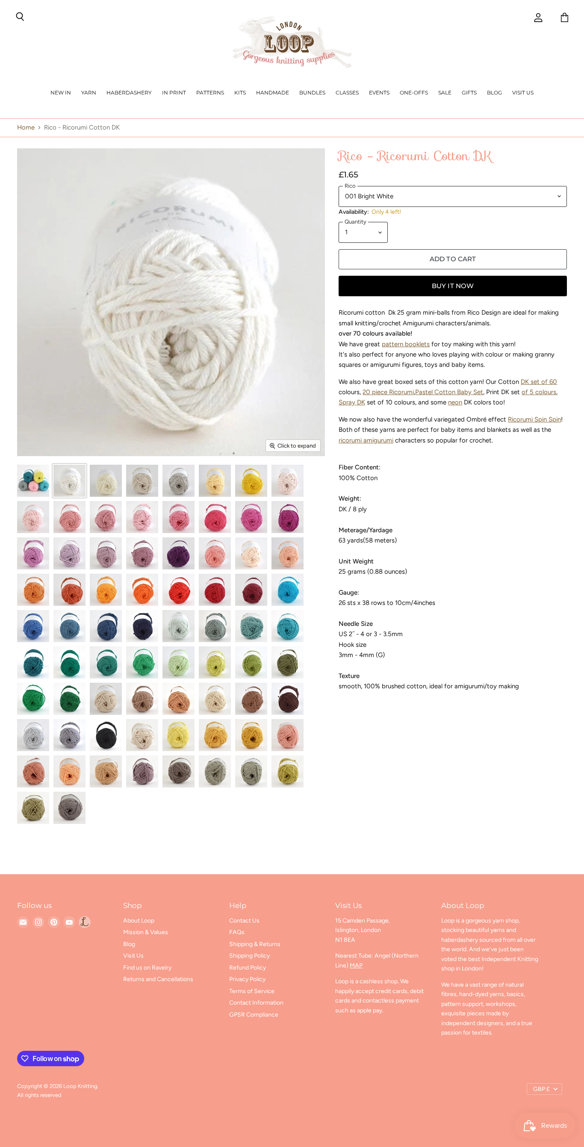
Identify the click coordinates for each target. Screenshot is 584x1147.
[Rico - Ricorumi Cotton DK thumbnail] (33, 481)
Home (26, 127)
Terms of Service (251, 991)
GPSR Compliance (253, 1014)
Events (379, 92)
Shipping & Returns (254, 944)
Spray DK (352, 402)
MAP (356, 965)
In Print (174, 92)
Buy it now (453, 286)
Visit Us (523, 92)
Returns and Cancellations (158, 979)
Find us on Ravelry (147, 967)
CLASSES (347, 92)
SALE (444, 92)
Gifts (469, 92)
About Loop (138, 920)
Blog (494, 92)
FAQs (237, 932)
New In (60, 92)
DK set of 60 (539, 382)
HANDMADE (272, 92)
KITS (240, 92)
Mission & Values (145, 932)
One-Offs (414, 92)
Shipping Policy (249, 955)
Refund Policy (247, 967)
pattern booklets (406, 344)
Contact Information (256, 1002)
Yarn (88, 92)
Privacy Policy (247, 979)
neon (455, 402)
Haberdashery (129, 92)
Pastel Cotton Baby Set (449, 392)
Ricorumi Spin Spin (534, 419)
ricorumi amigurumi (366, 440)
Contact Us (244, 920)
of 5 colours (539, 392)
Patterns (210, 92)
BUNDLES (312, 92)
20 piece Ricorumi (388, 392)
